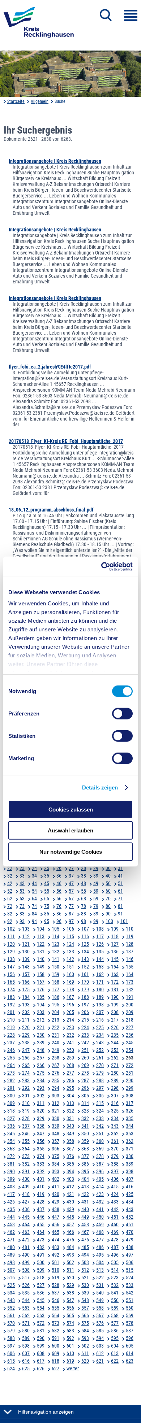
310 (26, 1103)
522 (100, 1277)
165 (11, 982)
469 (115, 1232)
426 (11, 1202)
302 (40, 1095)
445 (26, 1217)
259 (70, 1058)
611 (85, 1353)
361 (115, 1141)
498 (11, 1262)
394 (70, 1171)
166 (26, 982)
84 (34, 914)
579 (11, 1330)
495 (100, 1255)
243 (100, 1042)
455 (40, 1224)
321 (55, 1111)
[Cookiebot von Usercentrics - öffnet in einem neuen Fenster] (101, 566)
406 (115, 1179)
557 (85, 1308)
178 (70, 989)
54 (34, 891)
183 (11, 997)
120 (11, 944)
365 (40, 1149)
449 (85, 1217)
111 (11, 936)
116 (85, 936)
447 (55, 1217)
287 (85, 1080)
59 (95, 891)
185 (40, 997)
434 (129, 1202)
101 (124, 921)
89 (95, 914)
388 (115, 1164)
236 (129, 1035)
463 (26, 1232)
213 (55, 1020)
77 (71, 906)
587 (129, 1330)
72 (9, 906)
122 (40, 944)
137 (129, 951)
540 (100, 1293)
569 (129, 1315)
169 (70, 982)
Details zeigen (100, 787)
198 (100, 1005)
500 (40, 1262)
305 (85, 1095)
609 (55, 1353)
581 (40, 1330)
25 (46, 868)
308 (129, 1095)
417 (11, 1194)
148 (26, 967)
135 (100, 951)
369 (100, 1149)
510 (55, 1270)
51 (120, 883)
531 (100, 1285)
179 (85, 989)
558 (100, 1308)
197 (85, 1005)
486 (100, 1247)
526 (26, 1285)
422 (85, 1194)
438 (55, 1209)
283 (26, 1080)
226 (115, 1027)
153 (100, 967)
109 (115, 929)
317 (129, 1103)
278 (85, 1073)
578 (129, 1323)
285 (55, 1080)
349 (70, 1133)
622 (115, 1361)
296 (85, 1088)
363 (11, 1149)
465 (55, 1232)
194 (40, 1005)
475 (70, 1240)
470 (129, 1232)
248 (40, 1050)
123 (55, 944)
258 (55, 1058)
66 (58, 898)
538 (70, 1293)
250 (70, 1050)
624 (11, 1368)
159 (55, 974)
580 (26, 1330)
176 (40, 989)
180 (100, 989)
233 (85, 1035)
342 (100, 1126)
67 (71, 898)
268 (70, 1065)
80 (108, 906)
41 (120, 876)
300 (11, 1095)
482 (40, 1247)
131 (40, 951)
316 (115, 1103)
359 (85, 1141)
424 (115, 1194)
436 (26, 1209)
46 (58, 883)
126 (100, 944)
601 (70, 1346)
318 (11, 1111)
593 (85, 1338)
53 (22, 891)
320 (40, 1111)
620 (85, 1361)
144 (100, 959)
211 (26, 1020)
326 (129, 1111)
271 (115, 1065)
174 (11, 989)
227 (129, 1027)
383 (40, 1164)
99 (95, 921)
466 (70, 1232)
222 (55, 1027)
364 (26, 1149)
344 (129, 1126)
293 (40, 1088)
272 (129, 1065)
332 (85, 1118)
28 (83, 868)
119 (129, 936)
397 (115, 1171)
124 (70, 944)
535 (26, 1293)
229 (26, 1035)
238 (26, 1042)
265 (26, 1065)
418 (26, 1194)
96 (58, 921)
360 (100, 1141)
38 (83, 876)
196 (70, 1005)
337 (26, 1126)
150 (55, 967)
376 (70, 1156)
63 (22, 898)
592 (70, 1338)
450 (100, 1217)
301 (26, 1095)
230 (40, 1035)
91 (120, 914)
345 (11, 1133)
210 (11, 1020)
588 (11, 1338)
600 (55, 1346)
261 (100, 1058)
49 (95, 883)
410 (40, 1186)
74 (34, 906)
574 (70, 1323)
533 (129, 1285)
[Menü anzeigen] (130, 15)
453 (11, 1224)
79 (95, 906)
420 (55, 1194)
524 (129, 1277)
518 (40, 1277)
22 (9, 868)
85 (46, 914)
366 (55, 1149)
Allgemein (39, 101)
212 (40, 1020)
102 (11, 929)
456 (55, 1224)
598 (26, 1346)
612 (100, 1353)
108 (100, 929)
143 (85, 959)
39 (95, 876)
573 (55, 1323)
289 (115, 1080)
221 (40, 1027)
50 (108, 883)
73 (22, 906)
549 (100, 1300)
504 (100, 1262)
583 (70, 1330)
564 (55, 1315)
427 (26, 1202)
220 (26, 1027)
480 (11, 1247)
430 (70, 1202)
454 (26, 1224)
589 (26, 1338)
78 (83, 906)
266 (40, 1065)
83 (22, 914)
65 (46, 898)
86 (58, 914)
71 (120, 898)
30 (108, 868)
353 (129, 1133)
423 (100, 1194)
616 (26, 1361)
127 (115, 944)
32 (9, 876)
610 (70, 1353)
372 (11, 1156)
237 (11, 1042)
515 (129, 1270)
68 (83, 898)
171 (100, 982)
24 (34, 868)
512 (85, 1270)
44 (34, 883)
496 (115, 1255)
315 (100, 1103)
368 (85, 1149)
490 (26, 1255)
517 (26, 1277)
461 (129, 1224)
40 (108, 876)
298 (115, 1088)
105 (55, 929)
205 (70, 1012)
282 (11, 1080)
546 (55, 1300)
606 (11, 1353)
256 (26, 1058)
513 (100, 1270)
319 (26, 1111)
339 (55, 1126)
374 (40, 1156)
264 (11, 1065)
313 (70, 1103)
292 (26, 1088)
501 (55, 1262)
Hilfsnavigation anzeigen (46, 1412)
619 (70, 1361)
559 (115, 1308)
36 (58, 876)
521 (85, 1277)
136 (115, 951)
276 (55, 1073)
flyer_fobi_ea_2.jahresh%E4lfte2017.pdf (50, 367)
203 (40, 1012)
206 (85, 1012)
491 (40, 1255)
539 (85, 1293)
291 (11, 1088)
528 (55, 1285)
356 (40, 1141)
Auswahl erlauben (70, 830)
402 (55, 1179)
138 (11, 959)
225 (100, 1027)
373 (26, 1156)
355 (26, 1141)
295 (70, 1088)
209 (129, 1012)
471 (11, 1240)
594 (100, 1338)
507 (11, 1270)
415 (115, 1186)
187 (70, 997)
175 (26, 989)
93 (22, 921)
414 (100, 1186)
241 (70, 1042)
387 (100, 1164)
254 (129, 1050)
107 (85, 929)
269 (85, 1065)
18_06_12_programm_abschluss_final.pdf (51, 510)
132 (55, 951)
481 (26, 1247)
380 (129, 1156)
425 (129, 1194)
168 (55, 982)
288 (100, 1080)
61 (120, 891)
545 (40, 1300)
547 (70, 1300)
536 (40, 1293)
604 (115, 1346)
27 (71, 868)
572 (40, 1323)
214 (70, 1020)
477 (100, 1240)
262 (115, 1058)
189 (100, 997)
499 (26, 1262)
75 (46, 906)
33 (22, 876)
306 (100, 1095)
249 (55, 1050)
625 (26, 1368)
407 (129, 1179)
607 (26, 1353)
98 (83, 921)
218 (129, 1020)
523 (115, 1277)
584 (85, 1330)
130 (26, 951)
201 (11, 1012)
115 (70, 936)
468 (100, 1232)
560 (129, 1308)
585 (100, 1330)
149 (40, 967)
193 (26, 1005)
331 (70, 1118)
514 (115, 1270)
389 (129, 1164)
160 (70, 974)
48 (83, 883)
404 (85, 1179)
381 (11, 1164)
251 (85, 1050)
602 (85, 1346)
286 (70, 1080)
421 (70, 1194)
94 (34, 921)
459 (100, 1224)
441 (100, 1209)
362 (129, 1141)
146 (129, 959)
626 (40, 1368)
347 (40, 1133)
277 (70, 1073)
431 (85, 1202)
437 (40, 1209)
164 (129, 974)
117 (100, 936)
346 (26, 1133)
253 (115, 1050)
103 (26, 929)
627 (55, 1368)
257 (40, 1058)
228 (11, 1035)
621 (100, 1361)
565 (70, 1315)
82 (9, 914)
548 (85, 1300)
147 (11, 967)
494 (85, 1255)
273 (11, 1073)
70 (108, 898)
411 (55, 1186)
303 (55, 1095)
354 (11, 1141)
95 (46, 921)
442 (115, 1209)
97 (71, 921)
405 (100, 1179)
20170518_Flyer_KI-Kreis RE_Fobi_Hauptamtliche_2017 (66, 441)
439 (70, 1209)
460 (115, 1224)
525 (11, 1285)
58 (83, 891)
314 (85, 1103)
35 (46, 876)
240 (55, 1042)
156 (11, 974)
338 (40, 1126)
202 (26, 1012)
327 (11, 1118)
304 (70, 1095)
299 (129, 1088)
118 (115, 936)
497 (129, 1255)
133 (70, 951)
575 (85, 1323)
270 (100, 1065)
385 (70, 1164)
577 (115, 1323)
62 (9, 898)
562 (26, 1315)
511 (70, 1270)
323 (85, 1111)
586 (115, 1330)
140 (40, 959)
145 (115, 959)
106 (70, 929)
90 (108, 914)
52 (9, 891)
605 (129, 1346)
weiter (73, 1368)
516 (11, 1277)
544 (26, 1300)
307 (115, 1095)
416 (129, 1186)
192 (11, 1005)
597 (11, 1346)
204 (55, 1012)
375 (55, 1156)
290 (129, 1080)
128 (129, 944)
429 (55, 1202)
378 (100, 1156)
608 (40, 1353)
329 (40, 1118)
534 (11, 1293)
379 (115, 1156)
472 (26, 1240)
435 (11, 1209)
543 (11, 1300)
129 (11, 951)
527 (40, 1285)
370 (115, 1149)
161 (85, 974)
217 (115, 1020)
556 (70, 1308)
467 (85, 1232)
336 (11, 1126)
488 (129, 1247)
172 (115, 982)
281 (129, 1073)
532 (115, 1285)
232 (70, 1035)
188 (85, 997)
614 (129, 1353)
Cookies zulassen (70, 809)
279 (100, 1073)
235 (115, 1035)
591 (55, 1338)
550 (115, 1300)
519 (55, 1277)
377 (85, 1156)
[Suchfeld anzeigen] (106, 15)
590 (40, 1338)
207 (100, 1012)
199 (115, 1005)
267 (55, 1065)
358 (70, 1141)
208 (115, 1012)
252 (100, 1050)
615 (11, 1361)
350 (85, 1133)
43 (22, 883)
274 (26, 1073)
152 (85, 967)
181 (115, 989)
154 (115, 967)
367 (70, 1149)
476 (85, 1240)
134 (85, 951)
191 (129, 997)
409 (26, 1186)
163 (115, 974)
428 (40, 1202)
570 (11, 1323)
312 (55, 1103)
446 (40, 1217)
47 (71, 883)
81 (120, 906)
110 (129, 929)
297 (100, 1088)
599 (40, 1346)
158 (40, 974)
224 (85, 1027)
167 (40, 982)
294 (55, 1088)
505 (115, 1262)
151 (70, 967)
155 (129, 967)
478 (115, 1240)
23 (22, 868)
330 (55, 1118)
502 (70, 1262)
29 (95, 868)
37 (71, 876)
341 (85, 1126)
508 (26, 1270)
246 (11, 1050)
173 (129, 982)
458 (85, 1224)
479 (129, 1240)
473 (40, 1240)
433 (115, 1202)
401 (40, 1179)
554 (40, 1308)
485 (85, 1247)
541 (115, 1293)
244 (115, 1042)
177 (55, 989)
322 (70, 1111)
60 (108, 891)
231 (55, 1035)
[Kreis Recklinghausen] (39, 24)
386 (85, 1164)
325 (115, 1111)
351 (100, 1133)
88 (83, 914)
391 (26, 1171)
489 (11, 1255)
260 (85, 1058)
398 (129, 1171)
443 (129, 1209)
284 (40, 1080)
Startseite (16, 101)
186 (55, 997)
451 (115, 1217)
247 (26, 1050)
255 (11, 1058)
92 (9, 921)
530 (85, 1285)
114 (55, 936)
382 (26, 1164)
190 (115, 997)
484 (70, 1247)
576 (100, 1323)
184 (26, 997)
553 (26, 1308)
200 (129, 1005)
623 (129, 1361)
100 (109, 921)
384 (55, 1164)
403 (70, 1179)
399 (11, 1179)
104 (40, 929)
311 (40, 1103)
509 (40, 1270)
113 (40, 936)
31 (120, 868)
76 (58, 906)
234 (100, 1035)
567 (100, 1315)
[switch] (122, 713)
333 (100, 1118)
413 (85, 1186)
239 (40, 1042)
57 (71, 891)
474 (55, 1240)
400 (26, 1179)
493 (70, 1255)
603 (100, 1346)
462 (11, 1232)
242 (85, 1042)
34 (34, 876)
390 (11, 1171)
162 (100, 974)
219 (11, 1027)
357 (55, 1141)
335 (129, 1118)
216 (100, 1020)
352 (115, 1133)
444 (11, 1217)
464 (40, 1232)
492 (55, 1255)
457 (70, 1224)
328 (26, 1118)
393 (55, 1171)
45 (46, 883)
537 (55, 1293)
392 (40, 1171)
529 (70, 1285)
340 (70, 1126)
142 (70, 959)
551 (129, 1300)
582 (55, 1330)
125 (85, 944)
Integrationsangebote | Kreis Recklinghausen (55, 161)
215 (85, 1020)
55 (46, 891)
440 (85, 1209)
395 (85, 1171)
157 (26, 974)
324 (100, 1111)
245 (129, 1042)
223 (70, 1027)
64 (34, 898)
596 (129, 1338)
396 (100, 1171)
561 (11, 1315)
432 (100, 1202)
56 (58, 891)
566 (85, 1315)
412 (70, 1186)
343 (115, 1126)
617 (40, 1361)
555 (55, 1308)
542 (129, 1293)
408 (11, 1186)
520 (70, 1277)
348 (55, 1133)
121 (26, 944)
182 (129, 989)
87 (71, 914)
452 (129, 1217)
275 (40, 1073)
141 (55, 959)
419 (40, 1194)
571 (26, 1323)
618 (55, 1361)
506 (129, 1262)
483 (55, 1247)
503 (85, 1262)
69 (95, 898)
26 (58, 868)
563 (40, 1315)
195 (55, 1005)
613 (115, 1353)
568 (115, 1315)
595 (115, 1338)
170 (85, 982)
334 (115, 1118)
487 (115, 1247)
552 (11, 1308)
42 (9, 883)
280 (115, 1073)
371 (129, 1149)
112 (26, 936)
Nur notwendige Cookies (70, 851)
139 (26, 959)
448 (70, 1217)
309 (11, 1103)
